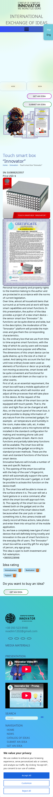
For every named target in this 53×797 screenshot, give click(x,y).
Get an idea (39, 96)
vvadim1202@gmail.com (21, 631)
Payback (10, 575)
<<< (13, 86)
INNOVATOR (29, 6)
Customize (27, 783)
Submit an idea (37, 104)
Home (10, 729)
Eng (49, 34)
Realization (32, 570)
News (10, 733)
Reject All (26, 790)
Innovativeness (12, 570)
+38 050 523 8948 (16, 627)
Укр (49, 29)
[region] (26, 772)
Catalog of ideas (18, 737)
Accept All (26, 775)
